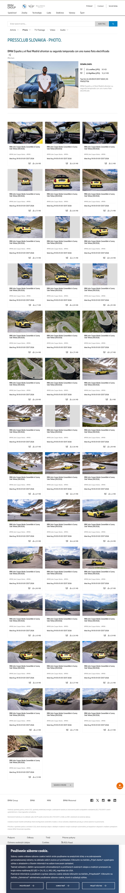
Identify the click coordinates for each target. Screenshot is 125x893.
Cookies (45, 842)
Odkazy (30, 837)
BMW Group (13, 800)
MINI (49, 800)
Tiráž (48, 837)
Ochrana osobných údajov (19, 842)
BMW (32, 800)
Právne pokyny (68, 837)
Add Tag (101, 24)
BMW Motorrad (69, 800)
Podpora (11, 837)
